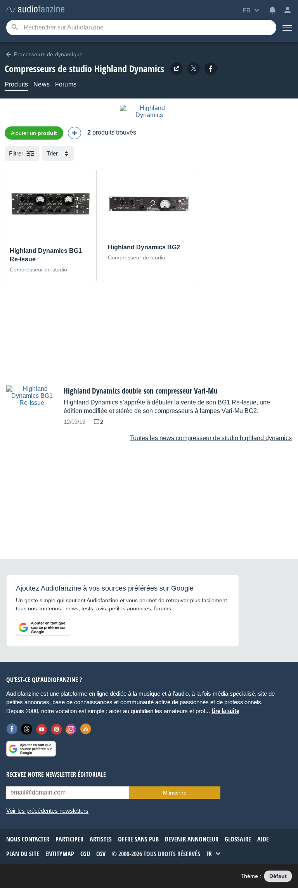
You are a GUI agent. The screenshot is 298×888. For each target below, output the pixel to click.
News (41, 84)
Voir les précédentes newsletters (47, 810)
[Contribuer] (74, 133)
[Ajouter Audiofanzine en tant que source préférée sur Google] (43, 627)
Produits (16, 84)
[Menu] (287, 27)
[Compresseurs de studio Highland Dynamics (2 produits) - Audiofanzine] (35, 9)
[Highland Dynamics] (149, 115)
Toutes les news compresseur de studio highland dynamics (211, 438)
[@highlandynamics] (193, 68)
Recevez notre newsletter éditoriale (56, 774)
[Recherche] (14, 27)
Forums (65, 84)
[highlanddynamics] (210, 68)
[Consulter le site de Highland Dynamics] (176, 68)
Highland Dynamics (129, 68)
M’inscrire (175, 793)
